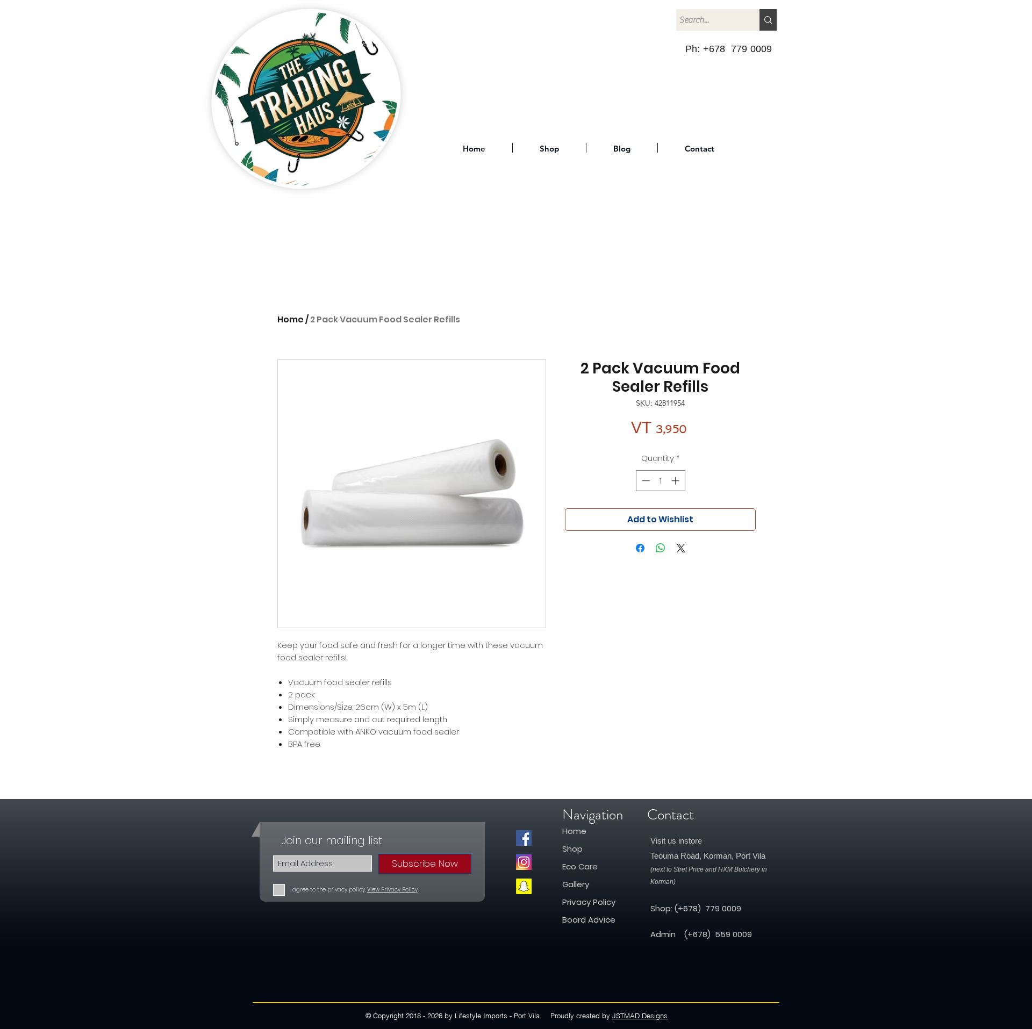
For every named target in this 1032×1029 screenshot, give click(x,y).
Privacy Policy (588, 902)
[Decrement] (644, 481)
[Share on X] (681, 548)
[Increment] (676, 481)
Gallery (575, 884)
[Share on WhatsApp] (660, 548)
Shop (573, 848)
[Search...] (768, 20)
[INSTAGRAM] (524, 862)
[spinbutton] (660, 481)
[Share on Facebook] (640, 548)
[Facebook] (524, 838)
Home (290, 319)
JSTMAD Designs (640, 1015)
